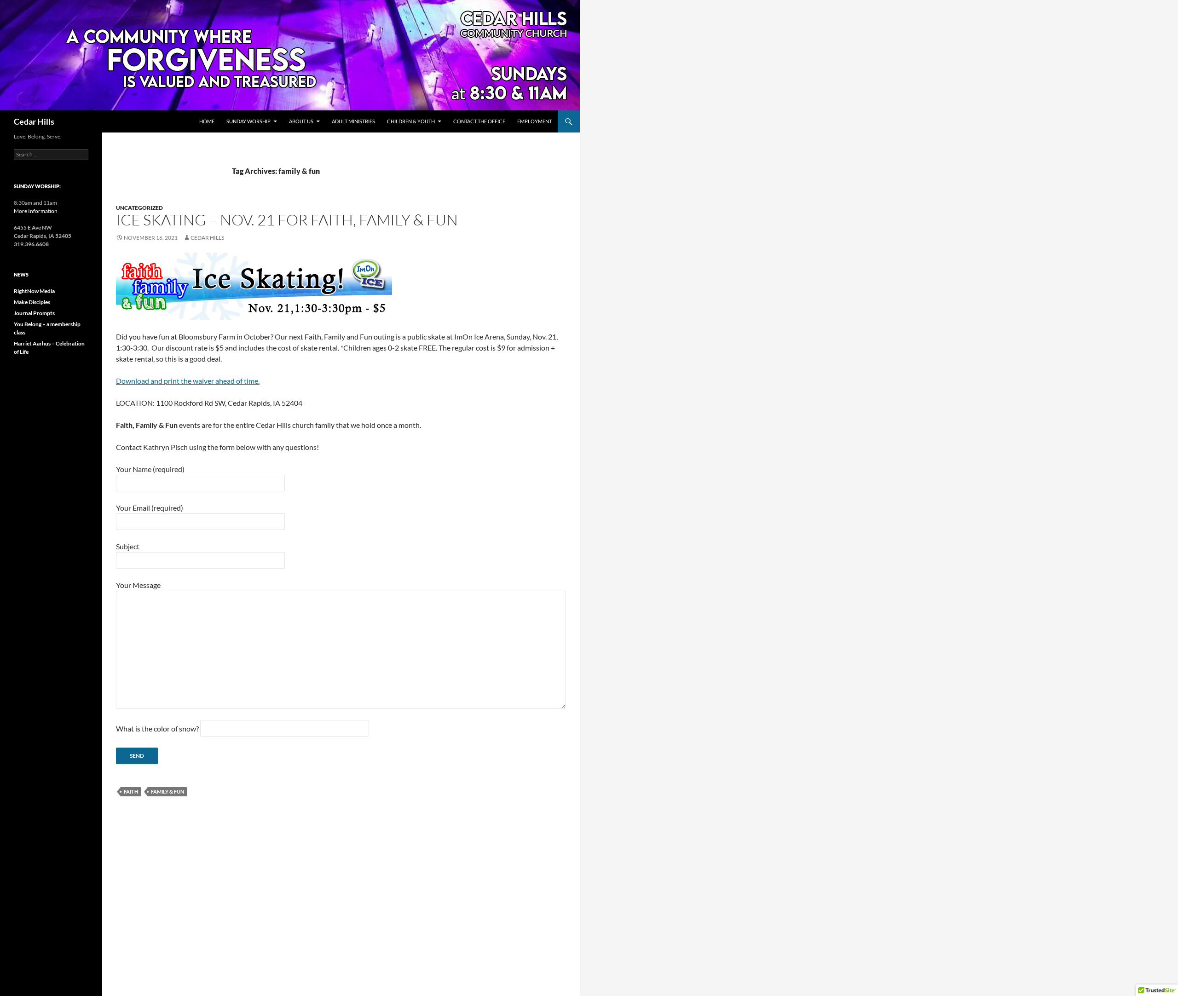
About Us (301, 121)
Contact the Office (479, 121)
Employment (534, 121)
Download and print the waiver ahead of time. (188, 380)
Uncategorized (139, 207)
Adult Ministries (353, 121)
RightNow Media (34, 291)
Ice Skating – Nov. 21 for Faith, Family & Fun (287, 219)
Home (206, 121)
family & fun (167, 791)
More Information (36, 210)
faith (131, 791)
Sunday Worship (248, 121)
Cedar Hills (34, 121)
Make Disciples (32, 302)
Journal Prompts (34, 313)
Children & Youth (411, 121)
